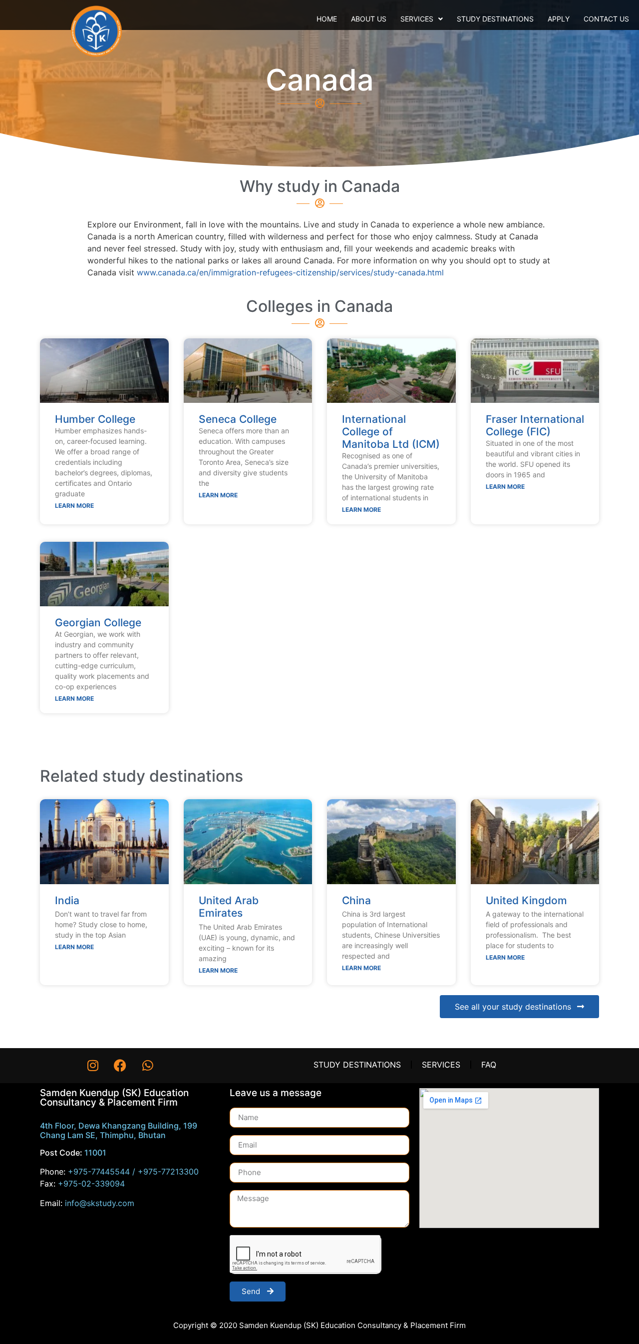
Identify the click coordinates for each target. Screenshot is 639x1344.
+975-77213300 (168, 1172)
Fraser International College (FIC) (535, 425)
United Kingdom (526, 900)
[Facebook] (120, 1065)
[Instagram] (92, 1065)
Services (416, 18)
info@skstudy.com (99, 1203)
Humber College (95, 419)
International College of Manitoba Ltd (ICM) (391, 431)
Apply (559, 18)
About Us (368, 18)
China (356, 900)
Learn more (74, 947)
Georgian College (98, 622)
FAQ (488, 1065)
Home (327, 18)
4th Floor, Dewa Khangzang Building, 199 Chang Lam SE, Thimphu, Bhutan (118, 1130)
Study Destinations (495, 18)
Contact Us (606, 18)
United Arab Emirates (229, 906)
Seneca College (238, 419)
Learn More (74, 505)
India (67, 900)
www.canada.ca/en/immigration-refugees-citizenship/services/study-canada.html (290, 272)
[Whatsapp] (147, 1065)
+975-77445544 (99, 1172)
